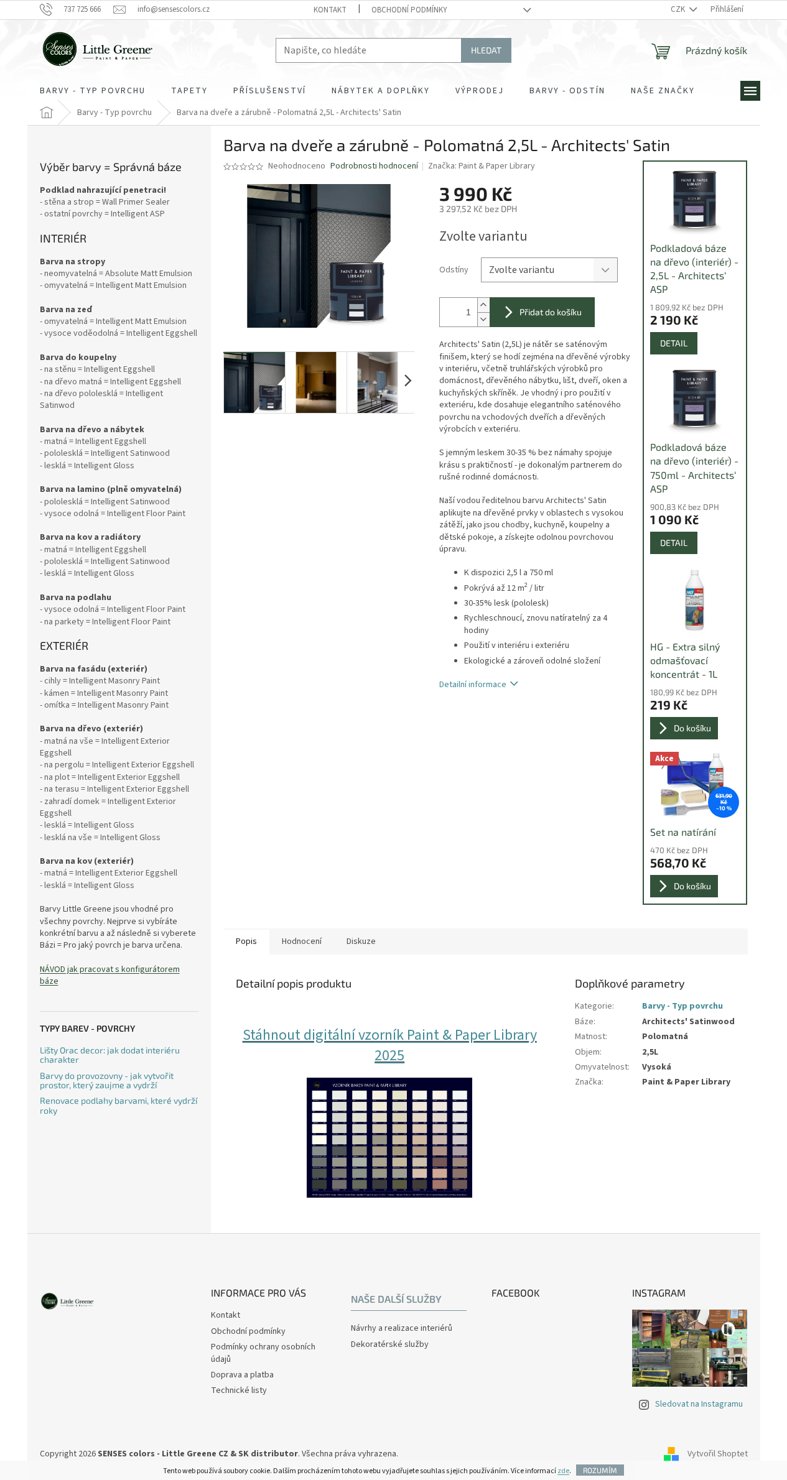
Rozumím (600, 1470)
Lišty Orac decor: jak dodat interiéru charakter (110, 1055)
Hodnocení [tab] (302, 941)
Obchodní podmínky (409, 10)
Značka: (481, 166)
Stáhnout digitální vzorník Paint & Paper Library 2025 (390, 1045)
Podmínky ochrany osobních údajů (263, 1353)
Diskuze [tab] (361, 941)
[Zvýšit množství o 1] (483, 305)
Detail (673, 343)
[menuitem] (92, 91)
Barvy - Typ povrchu (682, 1006)
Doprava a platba (242, 1375)
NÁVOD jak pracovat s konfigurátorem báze (110, 975)
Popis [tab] (246, 941)
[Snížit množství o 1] (483, 319)
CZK (679, 9)
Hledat (486, 50)
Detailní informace (472, 684)
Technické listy (239, 1390)
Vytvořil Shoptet (717, 1454)
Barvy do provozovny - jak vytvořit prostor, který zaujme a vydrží (107, 1080)
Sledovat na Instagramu (699, 1404)
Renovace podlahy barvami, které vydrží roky (118, 1105)
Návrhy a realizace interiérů (401, 1328)
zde (563, 1471)
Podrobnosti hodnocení (374, 166)
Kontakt (330, 10)
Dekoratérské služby (390, 1345)
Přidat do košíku (550, 312)
